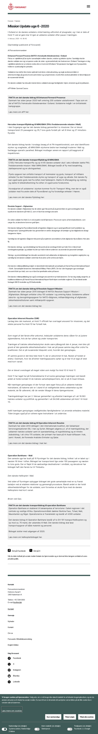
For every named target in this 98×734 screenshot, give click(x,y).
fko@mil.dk (17, 602)
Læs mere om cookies (12, 710)
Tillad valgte (69, 717)
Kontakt (11, 609)
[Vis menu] (88, 6)
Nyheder (17, 21)
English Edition (13, 645)
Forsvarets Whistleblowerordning (20, 639)
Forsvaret (10, 21)
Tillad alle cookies (87, 717)
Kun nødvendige (53, 717)
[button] (22, 724)
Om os (10, 633)
